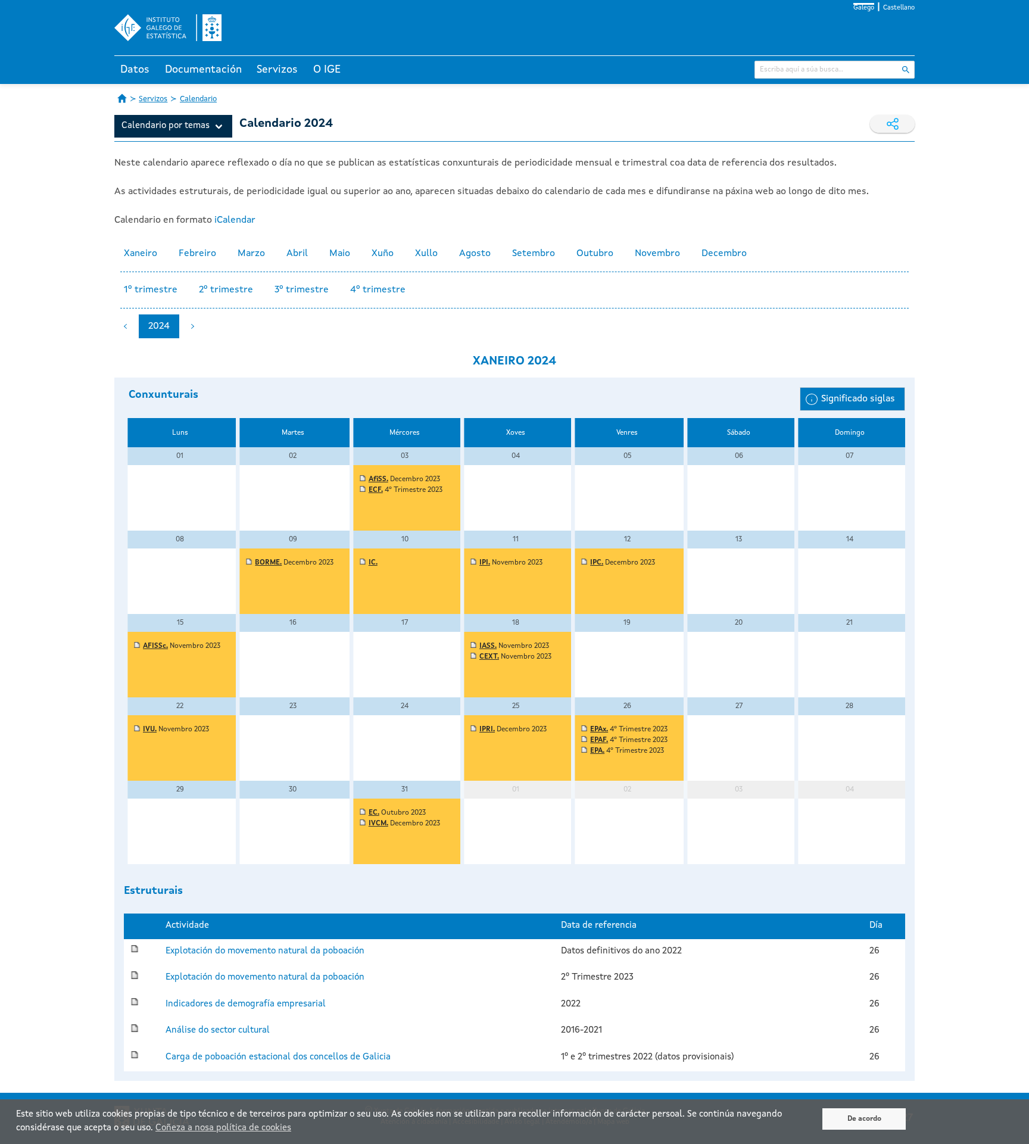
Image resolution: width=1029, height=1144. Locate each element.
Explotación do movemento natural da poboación (265, 951)
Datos (134, 69)
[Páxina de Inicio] (122, 98)
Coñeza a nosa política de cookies (223, 1128)
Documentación (203, 69)
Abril (297, 253)
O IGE (327, 69)
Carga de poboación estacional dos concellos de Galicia (278, 1057)
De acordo (864, 1119)
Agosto (475, 253)
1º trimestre (150, 290)
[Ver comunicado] (362, 479)
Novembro (657, 253)
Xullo (426, 253)
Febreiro (197, 253)
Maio (339, 253)
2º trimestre (226, 290)
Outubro (594, 253)
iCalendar (234, 220)
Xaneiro (140, 253)
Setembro (533, 253)
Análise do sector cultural (218, 1030)
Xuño (383, 253)
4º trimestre (378, 290)
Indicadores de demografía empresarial (246, 1004)
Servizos (277, 69)
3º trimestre (302, 290)
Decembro (724, 253)
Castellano (899, 8)
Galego (863, 8)
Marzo (251, 253)
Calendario (198, 99)
